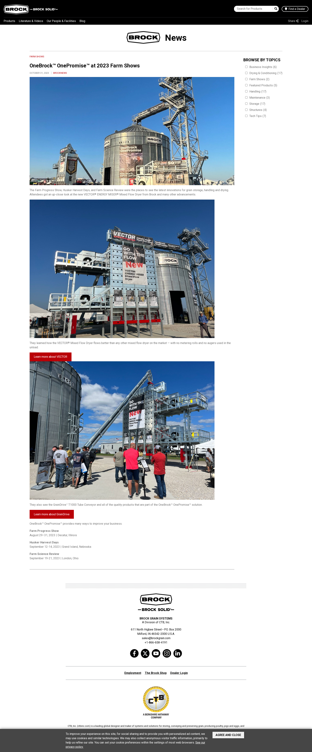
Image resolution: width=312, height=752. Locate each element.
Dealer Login (179, 673)
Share (292, 21)
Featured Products (263, 85)
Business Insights (263, 67)
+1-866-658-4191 (156, 642)
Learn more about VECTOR (50, 356)
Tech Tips (257, 116)
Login (304, 21)
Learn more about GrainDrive (52, 514)
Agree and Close (228, 735)
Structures (258, 110)
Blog (82, 21)
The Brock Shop (156, 673)
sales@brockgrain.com (156, 638)
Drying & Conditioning (265, 73)
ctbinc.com (84, 726)
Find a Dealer (296, 9)
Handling (257, 91)
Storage (257, 103)
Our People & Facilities (61, 21)
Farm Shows (259, 79)
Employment (132, 673)
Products (9, 21)
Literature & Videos (31, 21)
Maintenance (259, 97)
